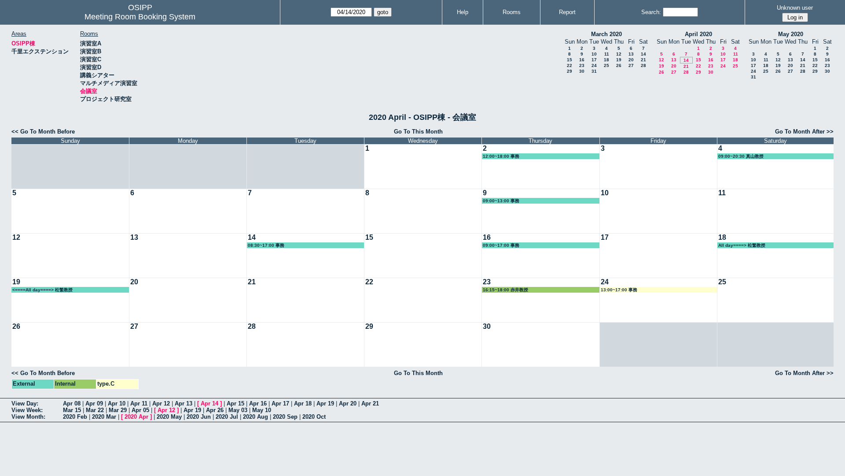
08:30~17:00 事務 (266, 245)
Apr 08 (72, 403)
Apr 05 (140, 410)
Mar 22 (95, 410)
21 (643, 59)
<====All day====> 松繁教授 (42, 289)
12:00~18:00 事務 (501, 156)
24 (594, 65)
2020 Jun (199, 416)
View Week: (27, 410)
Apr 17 (280, 403)
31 (594, 71)
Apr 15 (235, 403)
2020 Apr (136, 416)
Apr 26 (215, 410)
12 (618, 54)
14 (643, 54)
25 (606, 65)
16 (581, 59)
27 (631, 65)
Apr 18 (303, 403)
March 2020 (606, 34)
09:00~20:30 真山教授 (741, 156)
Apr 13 (183, 403)
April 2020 (698, 34)
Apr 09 (94, 403)
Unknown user (795, 7)
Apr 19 (325, 403)
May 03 (237, 410)
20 (631, 59)
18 (606, 59)
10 (594, 54)
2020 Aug (255, 416)
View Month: (28, 416)
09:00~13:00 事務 (501, 200)
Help (462, 12)
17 (594, 59)
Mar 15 (72, 410)
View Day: (24, 403)
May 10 (261, 410)
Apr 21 (370, 403)
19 (618, 59)
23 (581, 65)
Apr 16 (258, 403)
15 (569, 59)
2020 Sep (285, 416)
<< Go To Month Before (43, 131)
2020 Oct (314, 416)
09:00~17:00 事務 (501, 245)
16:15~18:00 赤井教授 (505, 289)
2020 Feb (75, 416)
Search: (651, 12)
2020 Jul (227, 416)
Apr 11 (138, 403)
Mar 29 (118, 410)
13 (631, 54)
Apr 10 (116, 403)
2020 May (169, 416)
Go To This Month (418, 131)
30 (581, 71)
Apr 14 (209, 403)
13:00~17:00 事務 (619, 289)
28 (643, 65)
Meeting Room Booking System (139, 16)
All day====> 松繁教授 (741, 245)
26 (618, 65)
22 (569, 65)
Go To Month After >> (804, 131)
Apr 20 (347, 403)
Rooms (512, 12)
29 (569, 71)
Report (567, 12)
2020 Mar (104, 416)
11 (606, 54)
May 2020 (790, 34)
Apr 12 (161, 403)
